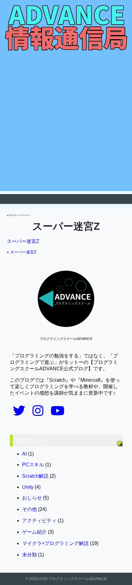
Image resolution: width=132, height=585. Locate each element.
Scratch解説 (35, 476)
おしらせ (32, 497)
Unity (27, 487)
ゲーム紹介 (34, 532)
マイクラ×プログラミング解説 (55, 543)
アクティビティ (39, 520)
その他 (29, 509)
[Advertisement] (66, 125)
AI (24, 453)
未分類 (29, 554)
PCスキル (33, 464)
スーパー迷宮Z (23, 241)
